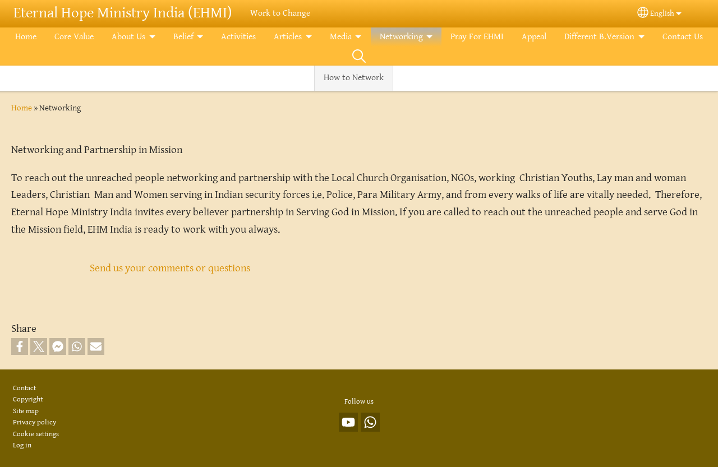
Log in (22, 445)
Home (25, 36)
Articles (288, 36)
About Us (128, 36)
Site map (26, 411)
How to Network (354, 77)
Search (359, 56)
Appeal (534, 36)
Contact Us (682, 36)
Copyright (28, 399)
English (662, 13)
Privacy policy (34, 422)
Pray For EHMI (477, 36)
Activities (238, 36)
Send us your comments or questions (170, 268)
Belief (183, 36)
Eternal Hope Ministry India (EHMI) (122, 13)
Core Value (74, 36)
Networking (401, 36)
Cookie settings (36, 434)
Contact (24, 388)
